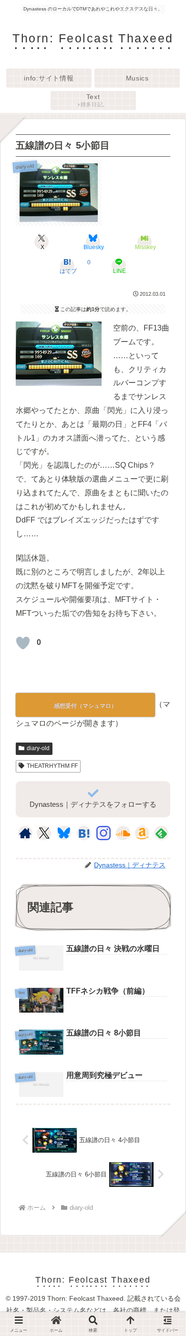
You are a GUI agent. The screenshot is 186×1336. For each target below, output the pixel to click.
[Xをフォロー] (44, 833)
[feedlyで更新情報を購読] (161, 833)
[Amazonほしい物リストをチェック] (142, 833)
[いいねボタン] (23, 643)
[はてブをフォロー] (84, 833)
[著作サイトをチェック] (25, 833)
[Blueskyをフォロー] (63, 833)
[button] (165, 1225)
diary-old (38, 748)
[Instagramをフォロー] (103, 833)
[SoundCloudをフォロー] (123, 833)
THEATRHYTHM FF (52, 766)
